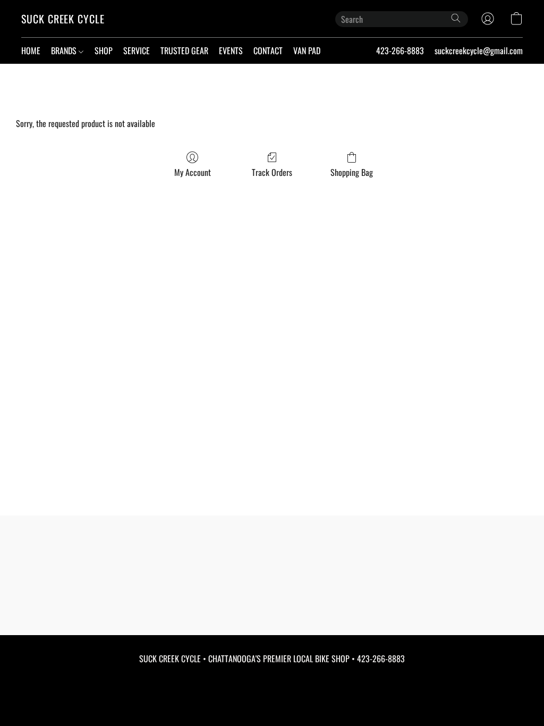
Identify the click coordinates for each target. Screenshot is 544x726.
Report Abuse (272, 679)
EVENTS (231, 50)
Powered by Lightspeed (272, 698)
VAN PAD (306, 50)
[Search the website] (456, 18)
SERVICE (136, 50)
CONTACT (268, 50)
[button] (63, 18)
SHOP (104, 50)
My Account (192, 172)
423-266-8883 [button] (400, 50)
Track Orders (272, 172)
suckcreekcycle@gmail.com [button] (479, 50)
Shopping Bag (351, 172)
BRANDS (65, 50)
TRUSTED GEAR (184, 50)
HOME (30, 50)
